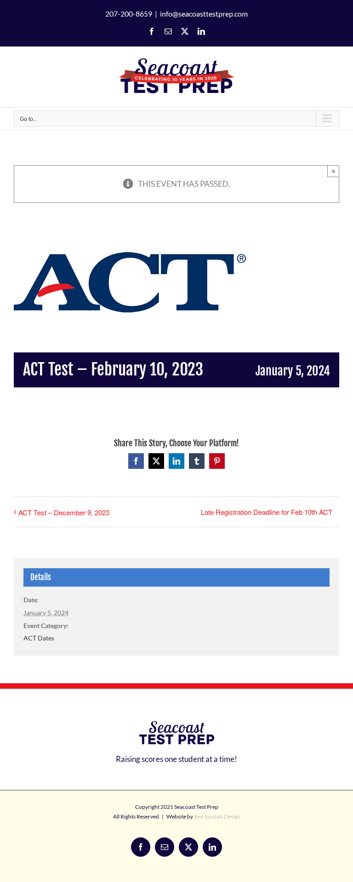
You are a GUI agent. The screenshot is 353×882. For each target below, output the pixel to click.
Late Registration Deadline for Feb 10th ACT (266, 512)
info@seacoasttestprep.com (204, 13)
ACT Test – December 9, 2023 (63, 512)
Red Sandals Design (217, 816)
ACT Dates (38, 638)
